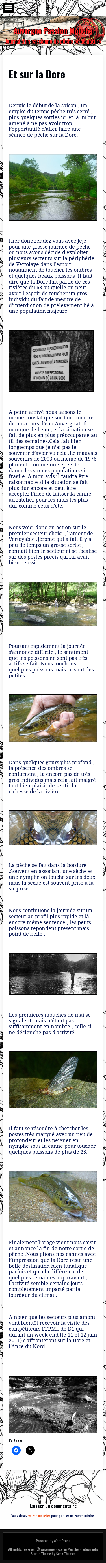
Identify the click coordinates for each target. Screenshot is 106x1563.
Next (88, 1486)
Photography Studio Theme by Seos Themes (64, 1551)
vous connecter (39, 1516)
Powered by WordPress (53, 1540)
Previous (22, 1486)
